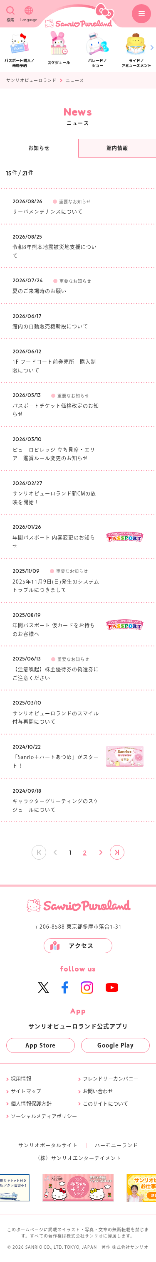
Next (100, 852)
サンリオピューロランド (31, 80)
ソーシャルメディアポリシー (44, 1116)
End (117, 852)
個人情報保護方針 (31, 1103)
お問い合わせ (98, 1091)
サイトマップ (26, 1091)
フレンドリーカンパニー (111, 1078)
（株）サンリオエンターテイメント (78, 1158)
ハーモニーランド (116, 1145)
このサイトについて (106, 1103)
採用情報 (21, 1078)
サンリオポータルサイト (48, 1145)
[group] (56, 1188)
